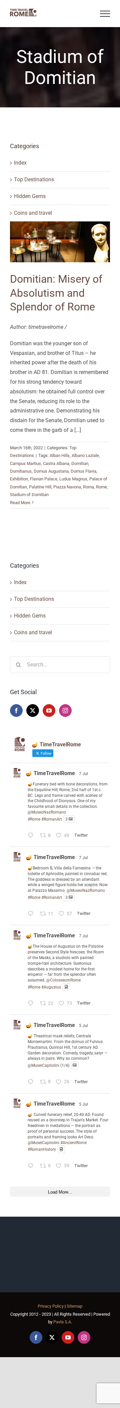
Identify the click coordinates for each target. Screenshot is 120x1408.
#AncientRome (73, 1142)
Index (20, 163)
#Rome (34, 819)
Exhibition (19, 478)
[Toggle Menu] (105, 14)
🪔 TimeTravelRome (50, 773)
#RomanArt (51, 819)
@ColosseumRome (63, 980)
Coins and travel (33, 213)
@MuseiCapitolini (43, 1065)
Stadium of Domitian (29, 494)
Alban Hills (60, 455)
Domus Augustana (51, 471)
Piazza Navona (67, 486)
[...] (77, 430)
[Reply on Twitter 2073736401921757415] (32, 1166)
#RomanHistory (42, 1149)
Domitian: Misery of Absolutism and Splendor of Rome (56, 293)
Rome (101, 486)
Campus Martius (25, 463)
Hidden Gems (30, 196)
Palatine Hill (40, 486)
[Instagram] (65, 710)
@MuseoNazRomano (47, 812)
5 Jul (83, 1025)
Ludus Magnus (73, 478)
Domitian (79, 463)
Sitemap (74, 1306)
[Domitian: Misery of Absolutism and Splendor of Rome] (60, 241)
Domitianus (21, 471)
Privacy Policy (51, 1306)
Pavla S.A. (62, 1321)
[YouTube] (49, 710)
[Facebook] (16, 710)
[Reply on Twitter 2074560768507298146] (32, 1004)
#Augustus (51, 986)
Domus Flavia (83, 471)
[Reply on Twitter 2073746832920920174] (32, 1082)
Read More (20, 502)
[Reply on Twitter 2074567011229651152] (32, 836)
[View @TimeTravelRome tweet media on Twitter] (66, 987)
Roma (88, 486)
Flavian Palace (43, 478)
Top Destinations (34, 179)
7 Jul (83, 773)
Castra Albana (56, 463)
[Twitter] (32, 710)
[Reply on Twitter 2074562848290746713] (32, 914)
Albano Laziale (85, 455)
